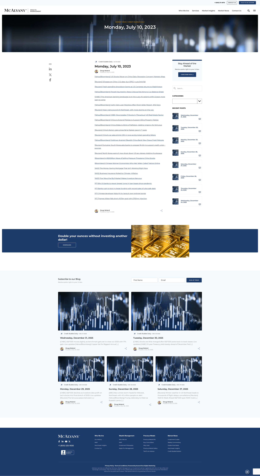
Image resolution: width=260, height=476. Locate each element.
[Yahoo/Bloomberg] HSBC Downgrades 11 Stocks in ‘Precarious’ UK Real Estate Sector (129, 115)
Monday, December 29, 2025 (75, 389)
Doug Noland (105, 71)
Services (195, 11)
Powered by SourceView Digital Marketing (141, 465)
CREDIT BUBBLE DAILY (136, 22)
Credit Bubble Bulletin (174, 451)
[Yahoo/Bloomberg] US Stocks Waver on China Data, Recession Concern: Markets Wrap (130, 77)
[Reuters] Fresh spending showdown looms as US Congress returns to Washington (128, 87)
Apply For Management (126, 448)
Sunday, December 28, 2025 (123, 389)
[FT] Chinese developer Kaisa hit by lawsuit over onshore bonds (120, 194)
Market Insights (208, 11)
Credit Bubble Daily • (106, 62)
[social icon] (59, 441)
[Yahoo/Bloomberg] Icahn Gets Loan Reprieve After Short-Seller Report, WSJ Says (127, 105)
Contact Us (232, 2)
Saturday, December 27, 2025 (173, 389)
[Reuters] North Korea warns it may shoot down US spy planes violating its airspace (128, 153)
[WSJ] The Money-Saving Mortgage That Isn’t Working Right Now (121, 168)
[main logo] (34, 11)
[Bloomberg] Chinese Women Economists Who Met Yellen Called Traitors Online (127, 163)
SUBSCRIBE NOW (186, 74)
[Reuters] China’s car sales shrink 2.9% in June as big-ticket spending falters (125, 135)
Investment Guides (173, 439)
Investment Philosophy (126, 445)
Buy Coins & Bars (148, 442)
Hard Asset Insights (101, 445)
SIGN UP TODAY (194, 280)
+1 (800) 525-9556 (66, 445)
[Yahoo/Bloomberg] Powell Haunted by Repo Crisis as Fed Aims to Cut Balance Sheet (129, 92)
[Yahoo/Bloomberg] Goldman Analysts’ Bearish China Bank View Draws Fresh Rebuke (129, 140)
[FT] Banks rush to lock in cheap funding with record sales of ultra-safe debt (125, 189)
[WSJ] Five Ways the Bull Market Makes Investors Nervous (118, 178)
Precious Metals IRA (149, 439)
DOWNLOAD (67, 245)
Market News (223, 11)
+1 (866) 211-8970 (219, 2)
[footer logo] (69, 436)
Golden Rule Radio (173, 445)
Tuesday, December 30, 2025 (148, 338)
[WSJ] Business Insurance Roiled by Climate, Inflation (116, 173)
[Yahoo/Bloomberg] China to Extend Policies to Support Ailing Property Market (127, 120)
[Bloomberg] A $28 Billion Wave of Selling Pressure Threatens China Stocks (125, 158)
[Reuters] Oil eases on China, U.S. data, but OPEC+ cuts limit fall (120, 82)
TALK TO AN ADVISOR (247, 2)
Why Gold (146, 445)
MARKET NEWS (121, 22)
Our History (98, 439)
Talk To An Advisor (149, 451)
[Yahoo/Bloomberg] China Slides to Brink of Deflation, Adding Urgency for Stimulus (128, 125)
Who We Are (184, 11)
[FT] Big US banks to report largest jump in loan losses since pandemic (123, 183)
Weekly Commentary (174, 442)
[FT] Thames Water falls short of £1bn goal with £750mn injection (121, 199)
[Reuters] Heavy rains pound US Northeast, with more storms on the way (124, 110)
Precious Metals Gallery (150, 448)
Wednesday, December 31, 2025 (76, 338)
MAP (96, 442)
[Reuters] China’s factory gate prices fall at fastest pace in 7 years (121, 130)
